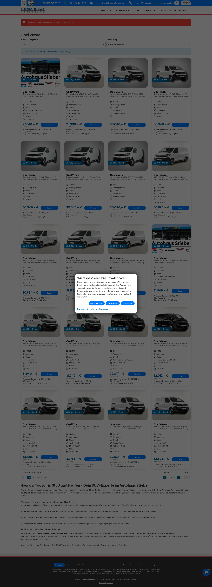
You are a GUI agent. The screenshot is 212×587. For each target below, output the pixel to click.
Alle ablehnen (112, 303)
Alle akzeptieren (96, 303)
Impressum (104, 309)
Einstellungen (128, 303)
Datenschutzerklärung (87, 309)
